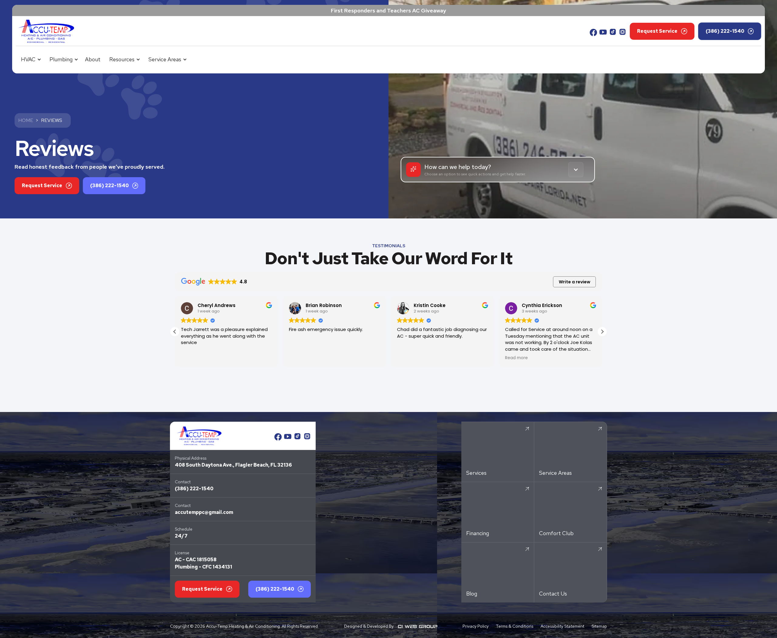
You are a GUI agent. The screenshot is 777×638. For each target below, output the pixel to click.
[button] (30, 59)
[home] (46, 31)
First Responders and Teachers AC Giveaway (388, 10)
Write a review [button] (574, 282)
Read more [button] (516, 358)
